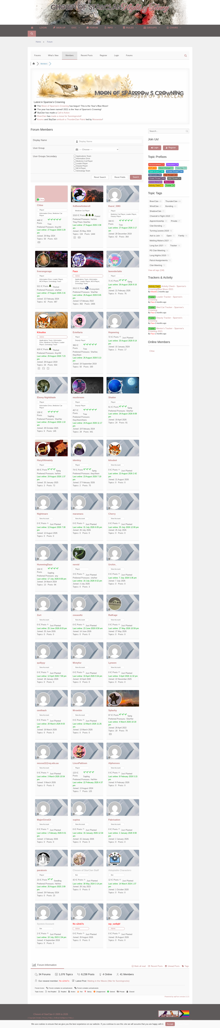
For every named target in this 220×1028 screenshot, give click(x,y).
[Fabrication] (115, 814)
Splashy (112, 710)
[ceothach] (43, 705)
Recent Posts (87, 55)
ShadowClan (155, 211)
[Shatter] (115, 392)
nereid (76, 564)
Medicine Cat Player (84, 161)
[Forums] (33, 64)
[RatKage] (115, 610)
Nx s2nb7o (78, 924)
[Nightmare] (43, 508)
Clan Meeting (156, 265)
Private (174, 221)
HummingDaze (44, 564)
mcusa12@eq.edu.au (48, 763)
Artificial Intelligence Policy (63, 1018)
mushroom (78, 397)
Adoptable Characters (119, 870)
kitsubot (112, 460)
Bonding (169, 206)
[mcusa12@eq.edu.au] (43, 758)
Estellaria (77, 332)
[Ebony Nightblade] (43, 392)
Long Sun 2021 (156, 245)
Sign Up (60, 27)
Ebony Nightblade (46, 397)
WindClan (154, 206)
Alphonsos (114, 763)
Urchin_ (112, 564)
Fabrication (114, 819)
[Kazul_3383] (115, 201)
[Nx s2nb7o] (79, 918)
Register (103, 55)
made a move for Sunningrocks (66, 116)
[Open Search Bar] (32, 34)
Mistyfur (77, 662)
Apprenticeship (157, 221)
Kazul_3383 (114, 206)
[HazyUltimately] (43, 455)
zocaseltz (78, 615)
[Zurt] (43, 610)
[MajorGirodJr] (43, 814)
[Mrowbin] (79, 705)
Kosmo (40, 119)
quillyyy (41, 662)
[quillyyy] (43, 657)
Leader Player (82, 163)
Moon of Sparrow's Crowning (55, 106)
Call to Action (63, 112)
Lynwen (112, 662)
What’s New (53, 55)
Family (181, 235)
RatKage (112, 615)
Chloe (40, 205)
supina (76, 819)
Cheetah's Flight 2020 (160, 216)
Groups (151, 27)
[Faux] (79, 266)
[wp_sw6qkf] (115, 918)
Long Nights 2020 (158, 255)
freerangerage (44, 271)
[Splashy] (115, 705)
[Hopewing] (115, 327)
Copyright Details (35, 1018)
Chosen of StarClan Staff (86, 870)
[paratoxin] (43, 865)
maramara (78, 514)
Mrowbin (77, 710)
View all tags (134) (156, 270)
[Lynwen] (115, 657)
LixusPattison (80, 763)
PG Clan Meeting (157, 250)
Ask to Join (155, 235)
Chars (173, 27)
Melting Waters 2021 (159, 240)
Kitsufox (41, 332)
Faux (75, 271)
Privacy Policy (47, 1018)
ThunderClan (171, 201)
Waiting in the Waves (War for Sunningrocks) (108, 981)
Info (110, 27)
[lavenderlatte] (115, 266)
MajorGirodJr (44, 819)
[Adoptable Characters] (115, 865)
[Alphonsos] (115, 758)
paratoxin (42, 870)
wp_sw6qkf (114, 924)
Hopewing (113, 332)
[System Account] (43, 918)
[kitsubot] (115, 455)
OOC (74, 27)
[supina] (79, 814)
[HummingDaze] (43, 559)
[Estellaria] (79, 327)
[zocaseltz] (79, 610)
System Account (45, 924)
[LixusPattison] (79, 758)
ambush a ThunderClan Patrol (71, 119)
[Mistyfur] (79, 657)
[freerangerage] (43, 266)
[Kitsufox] (43, 327)
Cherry (112, 514)
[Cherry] (115, 508)
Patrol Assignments (159, 260)
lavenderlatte (115, 271)
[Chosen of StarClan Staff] (79, 865)
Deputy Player (82, 166)
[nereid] (79, 559)
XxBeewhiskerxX (81, 206)
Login (43, 27)
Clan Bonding (156, 226)
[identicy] (79, 455)
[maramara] (79, 508)
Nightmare (42, 514)
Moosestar (97, 119)
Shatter (112, 397)
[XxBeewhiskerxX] (79, 201)
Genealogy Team (83, 171)
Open (169, 235)
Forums (37, 55)
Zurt (39, 615)
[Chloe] (41, 200)
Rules (129, 27)
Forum (93, 27)
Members (70, 55)
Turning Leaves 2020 (159, 230)
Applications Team (83, 156)
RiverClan (41, 116)
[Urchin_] (115, 559)
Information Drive (83, 158)
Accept (170, 1024)
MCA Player (81, 168)
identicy (77, 460)
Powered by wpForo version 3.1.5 (176, 996)
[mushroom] (79, 392)
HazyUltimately (45, 460)
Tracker (173, 245)
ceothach (42, 710)
